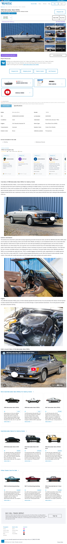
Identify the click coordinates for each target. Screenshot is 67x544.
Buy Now (62, 17)
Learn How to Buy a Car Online (31, 64)
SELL (55, 3)
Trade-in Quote (40, 71)
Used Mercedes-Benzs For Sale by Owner (13, 431)
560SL (47, 112)
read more (36, 171)
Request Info (60, 11)
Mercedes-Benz (16, 112)
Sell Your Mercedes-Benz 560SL (8, 55)
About (40, 3)
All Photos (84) (60, 48)
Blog (49, 3)
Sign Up (55, 516)
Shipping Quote (27, 71)
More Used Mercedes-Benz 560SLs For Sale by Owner (16, 392)
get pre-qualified (60, 21)
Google (9, 173)
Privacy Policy (60, 542)
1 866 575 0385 (6, 0)
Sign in (62, 3)
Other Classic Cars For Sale (9, 470)
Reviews (44, 3)
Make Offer (55, 17)
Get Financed (52, 71)
